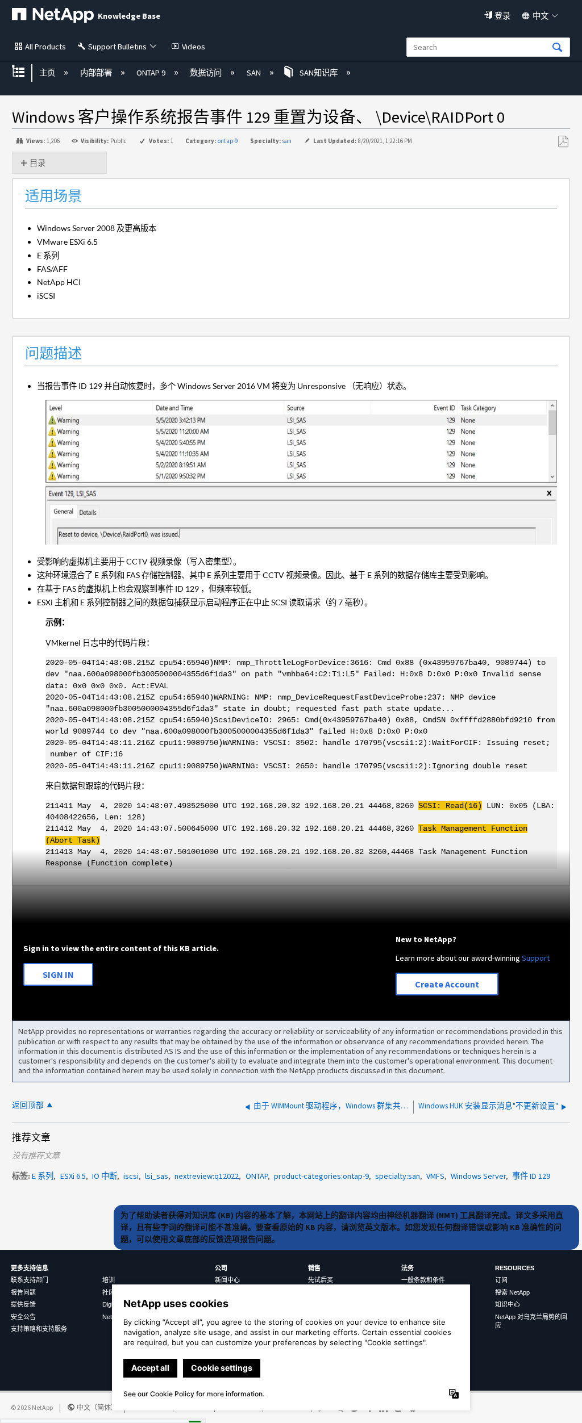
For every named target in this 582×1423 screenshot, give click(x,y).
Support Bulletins (117, 46)
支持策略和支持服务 (39, 1328)
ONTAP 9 (151, 73)
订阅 (501, 1279)
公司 (221, 1268)
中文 (540, 16)
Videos (193, 46)
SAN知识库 (318, 73)
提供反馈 (23, 1304)
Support (536, 958)
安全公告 (23, 1316)
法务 (407, 1268)
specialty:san (397, 1176)
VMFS (435, 1176)
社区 (108, 1292)
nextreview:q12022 (206, 1176)
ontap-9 (228, 141)
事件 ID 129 (531, 1176)
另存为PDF (563, 142)
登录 (502, 16)
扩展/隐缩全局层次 (25, 72)
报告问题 (23, 1292)
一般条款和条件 (423, 1279)
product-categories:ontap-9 (321, 1176)
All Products (45, 46)
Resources (514, 1268)
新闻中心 (227, 1279)
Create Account (447, 984)
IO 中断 (104, 1176)
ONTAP (257, 1176)
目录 (37, 163)
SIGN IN (58, 974)
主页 (48, 73)
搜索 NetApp (512, 1292)
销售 (314, 1268)
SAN (254, 73)
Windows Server (478, 1176)
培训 (108, 1279)
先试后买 (320, 1279)
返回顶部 (28, 1105)
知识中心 (507, 1304)
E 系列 (42, 1176)
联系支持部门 (29, 1279)
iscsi (131, 1176)
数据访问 (206, 73)
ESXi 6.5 (73, 1176)
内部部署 (96, 73)
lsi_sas (156, 1176)
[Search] (557, 48)
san (287, 141)
